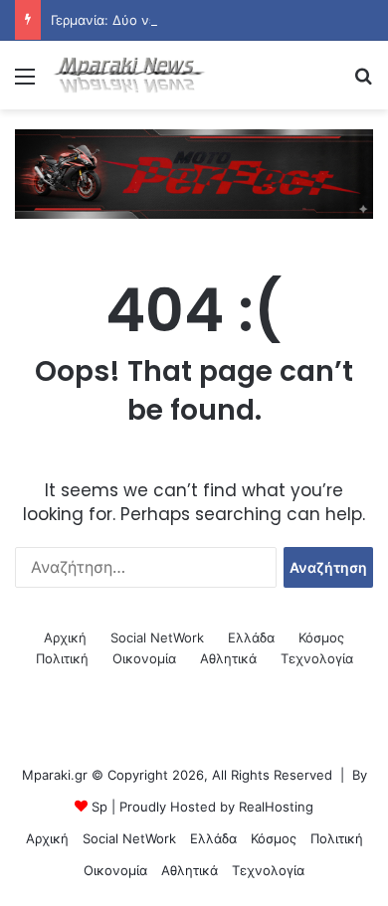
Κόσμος (321, 637)
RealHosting (276, 807)
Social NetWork (157, 637)
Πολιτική (62, 658)
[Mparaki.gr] (129, 75)
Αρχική (65, 637)
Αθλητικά (228, 658)
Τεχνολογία (317, 658)
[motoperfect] (194, 173)
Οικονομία (144, 658)
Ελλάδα (251, 637)
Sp (99, 807)
